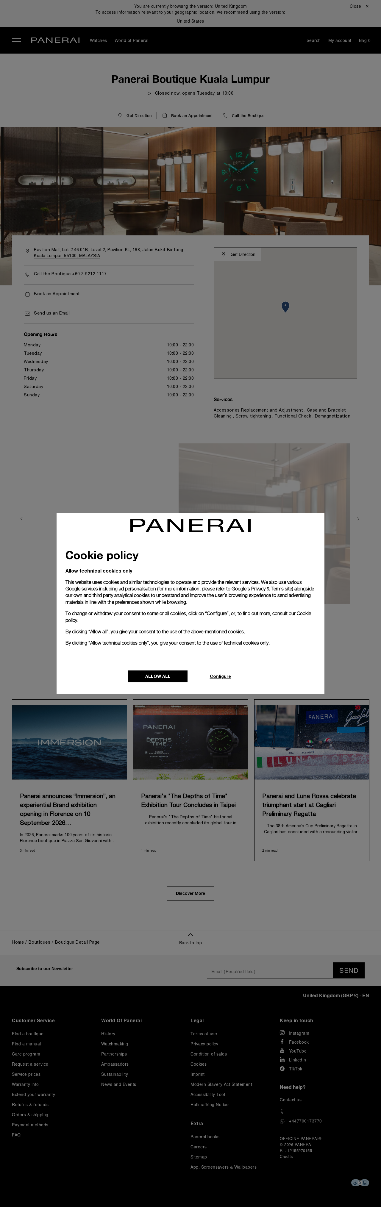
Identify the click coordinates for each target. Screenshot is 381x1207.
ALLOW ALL (158, 676)
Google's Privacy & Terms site (262, 589)
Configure (220, 676)
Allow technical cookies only (98, 570)
